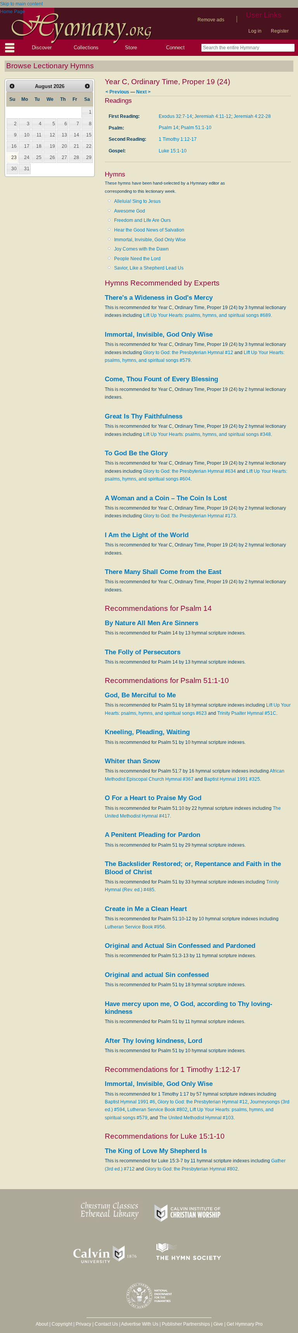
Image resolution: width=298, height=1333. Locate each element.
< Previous (117, 91)
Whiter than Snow (132, 761)
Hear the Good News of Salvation (149, 230)
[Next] (87, 86)
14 (76, 135)
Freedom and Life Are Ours (142, 220)
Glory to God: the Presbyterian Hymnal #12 (188, 352)
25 (39, 157)
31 (26, 168)
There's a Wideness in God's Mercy (159, 297)
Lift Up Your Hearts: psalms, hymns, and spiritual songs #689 (207, 315)
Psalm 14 (168, 127)
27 (64, 157)
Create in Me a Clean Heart (146, 909)
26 (52, 157)
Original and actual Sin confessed (157, 975)
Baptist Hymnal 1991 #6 (130, 1102)
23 (14, 157)
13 (64, 135)
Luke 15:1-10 (173, 151)
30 (14, 168)
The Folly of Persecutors (142, 652)
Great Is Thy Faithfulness (143, 416)
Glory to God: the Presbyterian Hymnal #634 (189, 471)
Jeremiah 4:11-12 (212, 116)
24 (26, 157)
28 (76, 157)
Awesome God (129, 211)
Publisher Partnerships (186, 1324)
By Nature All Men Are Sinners (151, 623)
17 (26, 146)
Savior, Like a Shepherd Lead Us (149, 268)
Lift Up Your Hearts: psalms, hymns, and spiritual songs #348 (207, 434)
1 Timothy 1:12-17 (178, 139)
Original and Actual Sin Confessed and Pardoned (180, 945)
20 (64, 146)
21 (76, 146)
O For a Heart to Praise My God (153, 798)
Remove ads (211, 19)
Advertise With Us (139, 1324)
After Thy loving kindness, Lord (153, 1040)
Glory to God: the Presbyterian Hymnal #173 (189, 516)
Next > (143, 91)
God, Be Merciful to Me (140, 695)
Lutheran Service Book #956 (135, 927)
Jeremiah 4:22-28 (252, 116)
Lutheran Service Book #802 (157, 1109)
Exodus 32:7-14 (175, 116)
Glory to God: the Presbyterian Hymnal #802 (191, 1169)
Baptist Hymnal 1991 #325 (232, 779)
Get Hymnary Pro (245, 1324)
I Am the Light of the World (147, 535)
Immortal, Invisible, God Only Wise (150, 239)
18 (39, 146)
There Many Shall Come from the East (163, 572)
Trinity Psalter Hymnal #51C (246, 713)
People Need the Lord (137, 258)
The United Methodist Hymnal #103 (196, 1117)
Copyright (62, 1324)
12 (52, 135)
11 (39, 135)
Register (280, 31)
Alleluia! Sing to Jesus (137, 201)
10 (26, 135)
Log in (255, 31)
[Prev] (12, 86)
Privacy (83, 1324)
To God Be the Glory (136, 453)
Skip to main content (21, 4)
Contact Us (106, 1324)
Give (218, 1324)
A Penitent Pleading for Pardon (152, 835)
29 (89, 157)
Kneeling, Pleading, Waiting (147, 732)
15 (89, 135)
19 (52, 146)
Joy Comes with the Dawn (141, 249)
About (42, 1324)
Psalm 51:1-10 (196, 127)
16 (14, 146)
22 (89, 146)
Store (131, 47)
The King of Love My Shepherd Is (156, 1151)
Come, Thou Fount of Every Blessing (161, 379)
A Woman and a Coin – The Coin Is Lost (166, 498)
